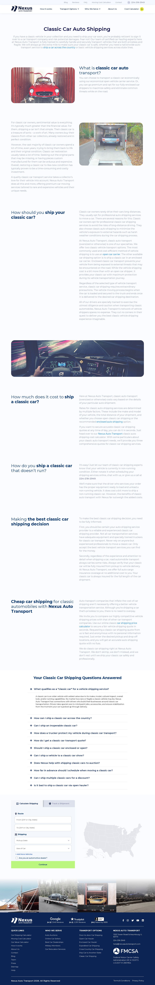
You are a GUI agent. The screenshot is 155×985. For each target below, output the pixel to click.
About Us (112, 9)
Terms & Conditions (121, 981)
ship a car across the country (59, 47)
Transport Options (68, 9)
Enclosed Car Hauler (88, 942)
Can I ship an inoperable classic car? (55, 725)
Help (13, 970)
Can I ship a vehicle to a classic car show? (58, 755)
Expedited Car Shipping (89, 946)
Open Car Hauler (86, 939)
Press (13, 963)
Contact (118, 2)
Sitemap (14, 967)
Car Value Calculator (20, 942)
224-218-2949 (119, 940)
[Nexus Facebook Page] (123, 920)
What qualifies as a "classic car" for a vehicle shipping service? (71, 689)
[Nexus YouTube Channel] (138, 920)
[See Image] (19, 895)
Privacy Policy (138, 981)
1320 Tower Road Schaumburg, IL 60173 (127, 935)
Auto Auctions (51, 935)
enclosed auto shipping (110, 421)
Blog (66, 2)
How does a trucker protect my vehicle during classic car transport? (74, 733)
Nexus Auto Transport (110, 433)
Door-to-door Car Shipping (90, 935)
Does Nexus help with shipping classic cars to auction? (66, 763)
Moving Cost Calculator (101, 2)
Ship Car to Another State (90, 953)
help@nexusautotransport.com (126, 944)
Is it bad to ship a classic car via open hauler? (61, 785)
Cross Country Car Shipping (91, 949)
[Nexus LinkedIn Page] (143, 920)
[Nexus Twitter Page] (133, 920)
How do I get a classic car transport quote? (59, 740)
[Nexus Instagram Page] (128, 920)
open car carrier (111, 254)
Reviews (75, 2)
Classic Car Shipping (87, 956)
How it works (46, 9)
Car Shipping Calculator (21, 935)
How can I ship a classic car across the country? (62, 718)
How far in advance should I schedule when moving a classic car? (73, 770)
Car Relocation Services (55, 949)
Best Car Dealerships (54, 942)
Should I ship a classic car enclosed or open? (60, 748)
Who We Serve (92, 9)
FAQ (85, 2)
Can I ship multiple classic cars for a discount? (61, 778)
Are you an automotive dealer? (33, 858)
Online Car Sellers (52, 939)
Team (13, 960)
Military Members (52, 946)
